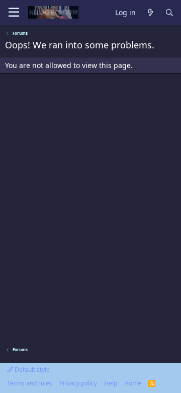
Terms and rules (29, 383)
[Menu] (14, 12)
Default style (31, 369)
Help (110, 383)
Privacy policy (78, 383)
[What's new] (150, 13)
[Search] (169, 13)
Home (132, 383)
